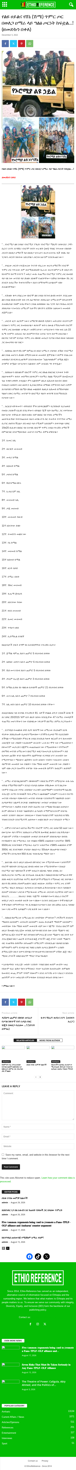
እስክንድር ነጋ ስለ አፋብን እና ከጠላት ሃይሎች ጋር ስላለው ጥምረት (32, 1210)
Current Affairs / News (13, 1417)
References (7, 1427)
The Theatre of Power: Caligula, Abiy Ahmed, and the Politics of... (44, 1383)
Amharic (6, 1061)
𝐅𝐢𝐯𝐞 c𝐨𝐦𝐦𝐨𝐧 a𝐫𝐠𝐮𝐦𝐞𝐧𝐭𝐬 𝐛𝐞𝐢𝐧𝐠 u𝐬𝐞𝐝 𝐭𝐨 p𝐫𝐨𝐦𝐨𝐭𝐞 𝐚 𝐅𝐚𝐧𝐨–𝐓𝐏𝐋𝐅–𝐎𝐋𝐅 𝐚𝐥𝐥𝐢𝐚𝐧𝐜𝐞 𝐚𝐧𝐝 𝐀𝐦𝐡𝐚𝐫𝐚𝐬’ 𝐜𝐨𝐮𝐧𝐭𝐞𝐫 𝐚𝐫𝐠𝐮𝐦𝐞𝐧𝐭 (36, 1223)
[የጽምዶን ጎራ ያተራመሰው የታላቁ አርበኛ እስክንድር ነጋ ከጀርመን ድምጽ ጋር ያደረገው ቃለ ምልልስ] (13, 1054)
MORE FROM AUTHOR (49, 1040)
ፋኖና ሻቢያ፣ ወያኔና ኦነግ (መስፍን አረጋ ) (57, 1019)
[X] (45, 1324)
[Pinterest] (21, 43)
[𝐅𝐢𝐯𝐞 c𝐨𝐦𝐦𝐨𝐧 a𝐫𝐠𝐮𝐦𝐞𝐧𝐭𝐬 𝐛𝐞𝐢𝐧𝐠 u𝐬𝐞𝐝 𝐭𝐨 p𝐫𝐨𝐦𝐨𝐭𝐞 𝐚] (10, 1352)
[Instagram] (38, 1324)
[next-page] (40, 1077)
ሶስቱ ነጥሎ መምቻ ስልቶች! (37, 1064)
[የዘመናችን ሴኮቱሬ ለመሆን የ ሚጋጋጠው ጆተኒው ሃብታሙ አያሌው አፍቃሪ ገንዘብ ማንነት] (62, 1054)
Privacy (45, 1460)
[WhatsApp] (29, 43)
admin (5, 1202)
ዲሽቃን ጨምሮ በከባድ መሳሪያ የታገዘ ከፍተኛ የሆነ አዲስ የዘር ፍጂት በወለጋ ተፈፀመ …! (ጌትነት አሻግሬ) (18, 1023)
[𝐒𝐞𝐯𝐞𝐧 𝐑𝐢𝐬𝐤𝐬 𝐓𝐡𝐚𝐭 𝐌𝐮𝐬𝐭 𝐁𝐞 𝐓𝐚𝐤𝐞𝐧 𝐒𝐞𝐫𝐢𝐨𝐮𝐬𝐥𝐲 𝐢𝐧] (10, 1369)
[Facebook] (5, 43)
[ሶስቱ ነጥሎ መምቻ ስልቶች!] (38, 1054)
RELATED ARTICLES (25, 1040)
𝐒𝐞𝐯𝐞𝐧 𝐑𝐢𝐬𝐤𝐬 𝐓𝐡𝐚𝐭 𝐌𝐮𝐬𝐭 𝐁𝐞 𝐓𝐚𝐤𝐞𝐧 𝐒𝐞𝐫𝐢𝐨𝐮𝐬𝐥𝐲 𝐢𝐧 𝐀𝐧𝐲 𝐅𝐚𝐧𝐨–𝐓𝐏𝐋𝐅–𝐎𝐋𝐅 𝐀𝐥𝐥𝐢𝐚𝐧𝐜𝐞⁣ (46, 1366)
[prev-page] (36, 1077)
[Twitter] (13, 43)
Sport (4, 1443)
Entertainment (9, 1433)
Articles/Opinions (10, 1422)
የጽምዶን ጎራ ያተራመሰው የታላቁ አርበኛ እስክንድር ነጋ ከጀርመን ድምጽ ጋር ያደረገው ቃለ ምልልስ (12, 1067)
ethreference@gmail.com (44, 1317)
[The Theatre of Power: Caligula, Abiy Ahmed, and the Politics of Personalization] (10, 1386)
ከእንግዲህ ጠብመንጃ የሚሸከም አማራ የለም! (23, 1237)
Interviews (7, 1438)
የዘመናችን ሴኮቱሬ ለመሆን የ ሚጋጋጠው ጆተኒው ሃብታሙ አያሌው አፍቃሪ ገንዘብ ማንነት (62, 1066)
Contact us (33, 1460)
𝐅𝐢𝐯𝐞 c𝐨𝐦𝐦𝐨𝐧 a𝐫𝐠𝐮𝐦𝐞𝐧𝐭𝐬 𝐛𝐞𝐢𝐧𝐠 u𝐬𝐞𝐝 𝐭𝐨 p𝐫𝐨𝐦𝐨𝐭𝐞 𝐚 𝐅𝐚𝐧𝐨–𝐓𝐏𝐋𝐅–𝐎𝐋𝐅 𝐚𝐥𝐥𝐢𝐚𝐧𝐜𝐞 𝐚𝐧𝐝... (48, 1349)
